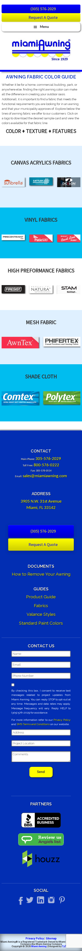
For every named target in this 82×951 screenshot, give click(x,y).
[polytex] (61, 398)
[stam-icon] (68, 289)
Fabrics (41, 605)
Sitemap (51, 938)
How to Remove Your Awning (41, 574)
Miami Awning (38, 946)
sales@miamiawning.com (45, 476)
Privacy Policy (62, 719)
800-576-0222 (46, 465)
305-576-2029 (48, 459)
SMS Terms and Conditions (33, 724)
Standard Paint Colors (41, 623)
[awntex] (20, 342)
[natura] (41, 289)
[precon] (13, 237)
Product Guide (41, 596)
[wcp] (68, 238)
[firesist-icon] (13, 289)
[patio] (41, 238)
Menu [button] (44, 27)
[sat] (41, 181)
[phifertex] (61, 341)
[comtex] (20, 398)
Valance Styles (41, 614)
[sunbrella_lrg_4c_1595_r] (13, 182)
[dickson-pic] (68, 182)
